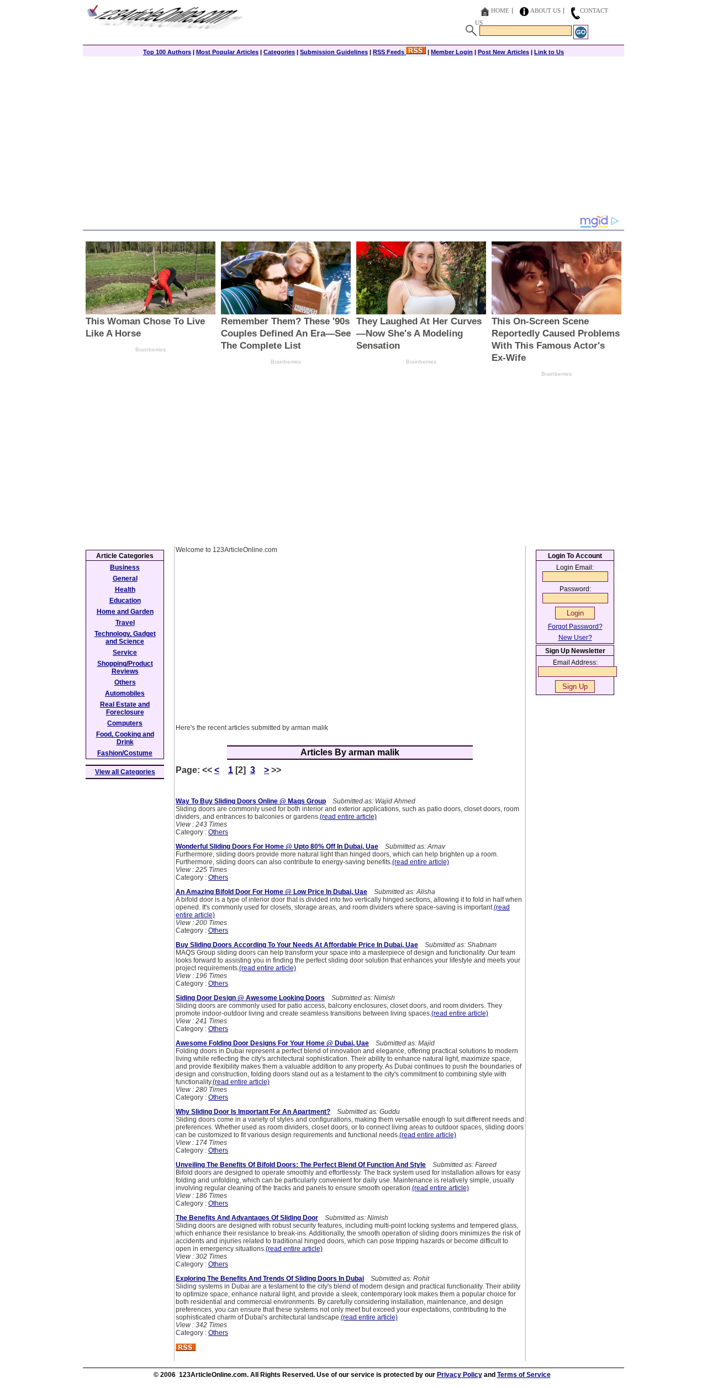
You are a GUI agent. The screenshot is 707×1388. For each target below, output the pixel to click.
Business (125, 567)
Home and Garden (125, 612)
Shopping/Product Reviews (125, 667)
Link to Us (549, 52)
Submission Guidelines (334, 52)
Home (500, 10)
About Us (545, 10)
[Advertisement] (353, 136)
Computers (125, 723)
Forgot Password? (575, 626)
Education (125, 600)
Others (218, 832)
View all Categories (125, 772)
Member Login (452, 52)
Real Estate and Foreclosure (125, 708)
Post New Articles (503, 52)
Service (125, 652)
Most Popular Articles (227, 52)
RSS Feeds (389, 52)
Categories (279, 52)
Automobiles (125, 693)
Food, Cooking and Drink (125, 738)
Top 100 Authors (167, 52)
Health (125, 589)
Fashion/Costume (124, 753)
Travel (125, 623)
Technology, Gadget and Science (125, 637)
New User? (575, 638)
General (125, 578)
